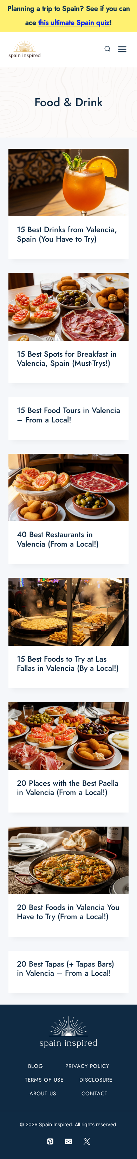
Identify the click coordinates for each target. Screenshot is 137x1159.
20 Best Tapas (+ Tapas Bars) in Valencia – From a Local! (65, 968)
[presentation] (68, 182)
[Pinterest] (50, 1141)
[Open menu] (122, 49)
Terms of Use (44, 1080)
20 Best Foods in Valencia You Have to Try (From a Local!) (68, 912)
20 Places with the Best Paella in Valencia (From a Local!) (67, 787)
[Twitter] (87, 1141)
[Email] (68, 1141)
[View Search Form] (107, 49)
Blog (35, 1066)
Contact (94, 1093)
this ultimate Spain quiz (74, 23)
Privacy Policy (87, 1066)
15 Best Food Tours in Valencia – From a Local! (68, 415)
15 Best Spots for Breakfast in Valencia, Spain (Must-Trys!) (67, 358)
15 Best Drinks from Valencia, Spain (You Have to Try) (67, 234)
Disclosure (95, 1080)
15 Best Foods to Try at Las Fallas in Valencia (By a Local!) (68, 663)
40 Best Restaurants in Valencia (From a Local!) (58, 539)
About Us (43, 1093)
